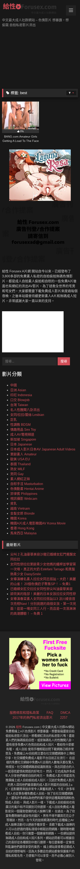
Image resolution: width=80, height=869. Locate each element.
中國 (13, 385)
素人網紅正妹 (20, 479)
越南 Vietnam (20, 508)
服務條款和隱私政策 (24, 712)
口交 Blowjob (20, 400)
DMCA (65, 712)
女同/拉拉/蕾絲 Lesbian (27, 415)
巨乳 (13, 419)
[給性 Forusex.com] (33, 9)
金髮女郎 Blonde (22, 513)
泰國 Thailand (20, 464)
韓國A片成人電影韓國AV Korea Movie (38, 523)
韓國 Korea (18, 518)
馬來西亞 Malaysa (23, 533)
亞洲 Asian (18, 390)
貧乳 (13, 503)
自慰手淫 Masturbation (26, 484)
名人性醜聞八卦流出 (25, 410)
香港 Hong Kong (22, 528)
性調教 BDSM (20, 424)
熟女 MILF (17, 469)
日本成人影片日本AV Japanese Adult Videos (42, 449)
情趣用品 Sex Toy (23, 429)
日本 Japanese (21, 444)
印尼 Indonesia (21, 395)
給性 (19, 727)
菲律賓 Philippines (23, 493)
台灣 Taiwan (19, 405)
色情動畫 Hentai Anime (27, 489)
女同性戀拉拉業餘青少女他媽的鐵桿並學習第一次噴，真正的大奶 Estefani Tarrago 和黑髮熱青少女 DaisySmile (43, 569)
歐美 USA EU (20, 459)
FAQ (50, 712)
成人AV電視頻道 (22, 434)
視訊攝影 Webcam (23, 498)
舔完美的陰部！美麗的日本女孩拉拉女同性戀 (43, 594)
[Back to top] (67, 857)
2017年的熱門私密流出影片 (33, 717)
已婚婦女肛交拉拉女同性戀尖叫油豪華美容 (41, 589)
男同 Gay (17, 474)
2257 (63, 717)
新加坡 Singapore (23, 439)
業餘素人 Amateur (23, 454)
